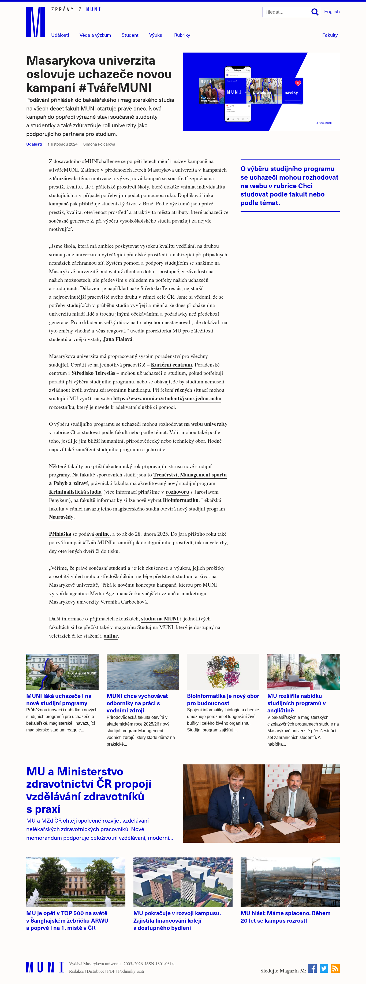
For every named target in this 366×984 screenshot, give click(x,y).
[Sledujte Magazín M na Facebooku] (312, 968)
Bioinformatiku (181, 500)
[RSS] (335, 968)
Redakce (76, 971)
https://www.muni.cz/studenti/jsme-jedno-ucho (167, 398)
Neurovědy (61, 517)
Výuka (155, 34)
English (332, 11)
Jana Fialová (117, 339)
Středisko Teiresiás (93, 373)
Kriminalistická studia (75, 491)
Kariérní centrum (171, 364)
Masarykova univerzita (102, 963)
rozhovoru (177, 491)
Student (130, 34)
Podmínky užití (131, 971)
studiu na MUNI (160, 618)
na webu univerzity (205, 424)
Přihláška (60, 534)
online (102, 534)
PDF (111, 971)
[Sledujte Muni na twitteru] (324, 968)
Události (60, 34)
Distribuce (95, 971)
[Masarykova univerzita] (45, 968)
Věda (95, 34)
